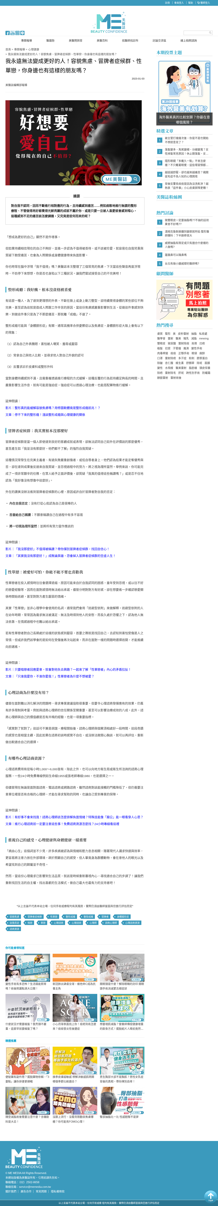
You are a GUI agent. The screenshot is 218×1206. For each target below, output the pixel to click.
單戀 (43, 922)
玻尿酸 (172, 343)
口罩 (160, 358)
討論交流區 (159, 40)
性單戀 (53, 916)
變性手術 (196, 348)
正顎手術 (183, 353)
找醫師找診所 (130, 40)
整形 (167, 333)
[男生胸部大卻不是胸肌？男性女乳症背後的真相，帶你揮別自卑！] (122, 1060)
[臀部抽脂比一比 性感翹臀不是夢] (122, 1100)
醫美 (178, 338)
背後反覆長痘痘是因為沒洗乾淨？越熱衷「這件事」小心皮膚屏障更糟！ (186, 185)
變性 (160, 367)
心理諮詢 (76, 922)
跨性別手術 (193, 372)
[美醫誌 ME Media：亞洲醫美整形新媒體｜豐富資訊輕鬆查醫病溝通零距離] (109, 22)
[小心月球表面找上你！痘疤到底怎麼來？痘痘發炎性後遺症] (75, 1007)
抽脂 (194, 333)
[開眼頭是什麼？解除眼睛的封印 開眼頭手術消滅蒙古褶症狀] (122, 967)
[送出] (210, 32)
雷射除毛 (170, 372)
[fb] (7, 32)
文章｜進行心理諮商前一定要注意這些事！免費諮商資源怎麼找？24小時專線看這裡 (62, 824)
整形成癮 (70, 916)
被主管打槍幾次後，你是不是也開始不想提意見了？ (186, 140)
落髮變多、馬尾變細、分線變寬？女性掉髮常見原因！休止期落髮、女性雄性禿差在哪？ (186, 151)
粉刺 (191, 358)
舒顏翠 (190, 363)
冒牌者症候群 (35, 916)
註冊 (167, 2)
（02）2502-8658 (29, 1182)
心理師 (93, 922)
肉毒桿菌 (162, 353)
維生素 (180, 363)
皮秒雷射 (183, 333)
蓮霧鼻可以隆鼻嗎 (176, 254)
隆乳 (186, 338)
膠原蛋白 (202, 358)
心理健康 (33, 49)
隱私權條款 (58, 1191)
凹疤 (202, 343)
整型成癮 (88, 916)
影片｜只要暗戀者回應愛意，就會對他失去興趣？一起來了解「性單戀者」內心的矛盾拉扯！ (68, 669)
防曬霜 (206, 372)
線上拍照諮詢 (189, 40)
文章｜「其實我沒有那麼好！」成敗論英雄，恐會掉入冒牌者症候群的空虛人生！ (60, 556)
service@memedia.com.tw (35, 1186)
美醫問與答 (75, 40)
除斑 (199, 363)
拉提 (167, 348)
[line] (22, 32)
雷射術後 (175, 377)
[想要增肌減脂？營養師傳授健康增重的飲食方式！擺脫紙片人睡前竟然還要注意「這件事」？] (122, 1007)
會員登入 (179, 2)
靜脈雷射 (162, 377)
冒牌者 (105, 916)
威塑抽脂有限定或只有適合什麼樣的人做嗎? (186, 245)
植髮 (160, 348)
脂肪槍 (193, 367)
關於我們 (10, 1191)
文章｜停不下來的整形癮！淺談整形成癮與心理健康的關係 (45, 415)
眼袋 (194, 353)
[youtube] (12, 32)
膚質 (160, 333)
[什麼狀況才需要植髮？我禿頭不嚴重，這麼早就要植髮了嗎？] (27, 1007)
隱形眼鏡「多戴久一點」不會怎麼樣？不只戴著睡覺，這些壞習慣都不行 (186, 163)
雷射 (170, 338)
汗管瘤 (177, 348)
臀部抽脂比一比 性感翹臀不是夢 (119, 1116)
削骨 (194, 343)
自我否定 (14, 922)
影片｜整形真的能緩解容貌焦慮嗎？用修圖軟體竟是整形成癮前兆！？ (52, 408)
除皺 (160, 363)
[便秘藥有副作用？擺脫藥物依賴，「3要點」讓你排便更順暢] (27, 1060)
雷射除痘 (183, 343)
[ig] (17, 32)
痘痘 (173, 353)
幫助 (190, 2)
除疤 (160, 372)
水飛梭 (169, 367)
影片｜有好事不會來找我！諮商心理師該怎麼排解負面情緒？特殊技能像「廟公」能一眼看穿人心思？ (74, 817)
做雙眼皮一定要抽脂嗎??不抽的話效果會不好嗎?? (187, 222)
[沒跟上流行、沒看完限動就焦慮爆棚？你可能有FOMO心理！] (75, 1100)
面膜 (207, 363)
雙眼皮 (161, 343)
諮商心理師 (111, 922)
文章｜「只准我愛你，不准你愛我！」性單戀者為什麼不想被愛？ (49, 676)
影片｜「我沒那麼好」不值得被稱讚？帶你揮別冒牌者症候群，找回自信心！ (57, 549)
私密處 (203, 333)
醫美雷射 (181, 367)
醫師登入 (205, 2)
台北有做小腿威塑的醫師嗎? (182, 263)
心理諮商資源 (132, 922)
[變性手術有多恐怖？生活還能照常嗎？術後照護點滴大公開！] (27, 967)
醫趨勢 (50, 40)
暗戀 (30, 922)
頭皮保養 (204, 367)
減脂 (194, 338)
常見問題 (41, 1191)
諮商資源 (14, 929)
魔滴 (186, 348)
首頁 (8, 49)
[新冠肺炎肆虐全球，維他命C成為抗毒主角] (75, 967)
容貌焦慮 (14, 916)
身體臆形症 (123, 916)
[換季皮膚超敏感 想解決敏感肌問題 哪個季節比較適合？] (75, 1060)
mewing (204, 338)
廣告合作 (26, 1191)
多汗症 (182, 358)
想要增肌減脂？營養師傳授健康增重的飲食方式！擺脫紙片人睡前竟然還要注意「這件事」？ (121, 1029)
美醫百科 (102, 40)
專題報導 (26, 40)
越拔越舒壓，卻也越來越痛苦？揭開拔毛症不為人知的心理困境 (186, 174)
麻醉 (202, 353)
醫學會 (161, 338)
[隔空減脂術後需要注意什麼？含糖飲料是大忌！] (27, 1100)
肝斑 (181, 372)
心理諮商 (58, 922)
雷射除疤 (170, 358)
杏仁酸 (169, 363)
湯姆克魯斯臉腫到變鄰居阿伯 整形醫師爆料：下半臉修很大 (187, 233)
